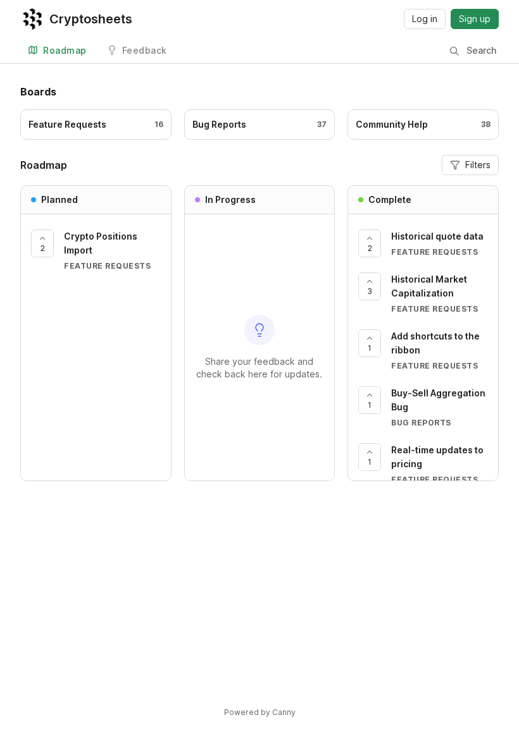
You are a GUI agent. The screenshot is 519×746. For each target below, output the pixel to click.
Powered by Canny (260, 712)
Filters (478, 164)
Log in (424, 18)
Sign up (475, 18)
